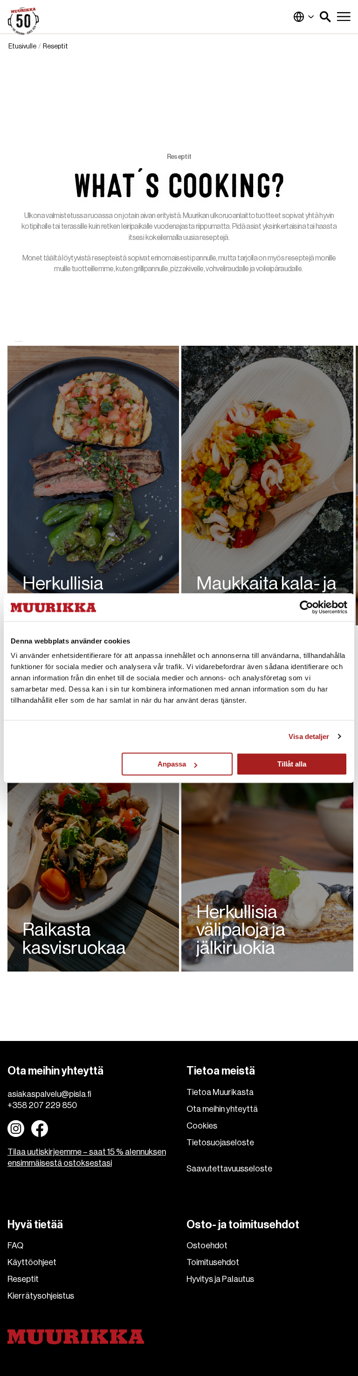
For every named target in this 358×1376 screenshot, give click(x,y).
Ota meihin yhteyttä (222, 1109)
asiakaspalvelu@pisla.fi (49, 1094)
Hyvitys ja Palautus (220, 1279)
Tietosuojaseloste (220, 1142)
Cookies (201, 1126)
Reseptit (23, 1279)
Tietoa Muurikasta (220, 1092)
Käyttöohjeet (31, 1262)
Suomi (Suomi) (304, 17)
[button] (325, 16)
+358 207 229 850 (42, 1105)
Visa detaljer (309, 736)
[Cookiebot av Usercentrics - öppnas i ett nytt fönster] (306, 607)
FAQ (15, 1245)
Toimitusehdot (212, 1262)
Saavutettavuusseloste (229, 1168)
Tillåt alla (291, 764)
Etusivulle (22, 46)
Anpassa (172, 764)
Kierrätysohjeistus (40, 1296)
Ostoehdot (206, 1245)
